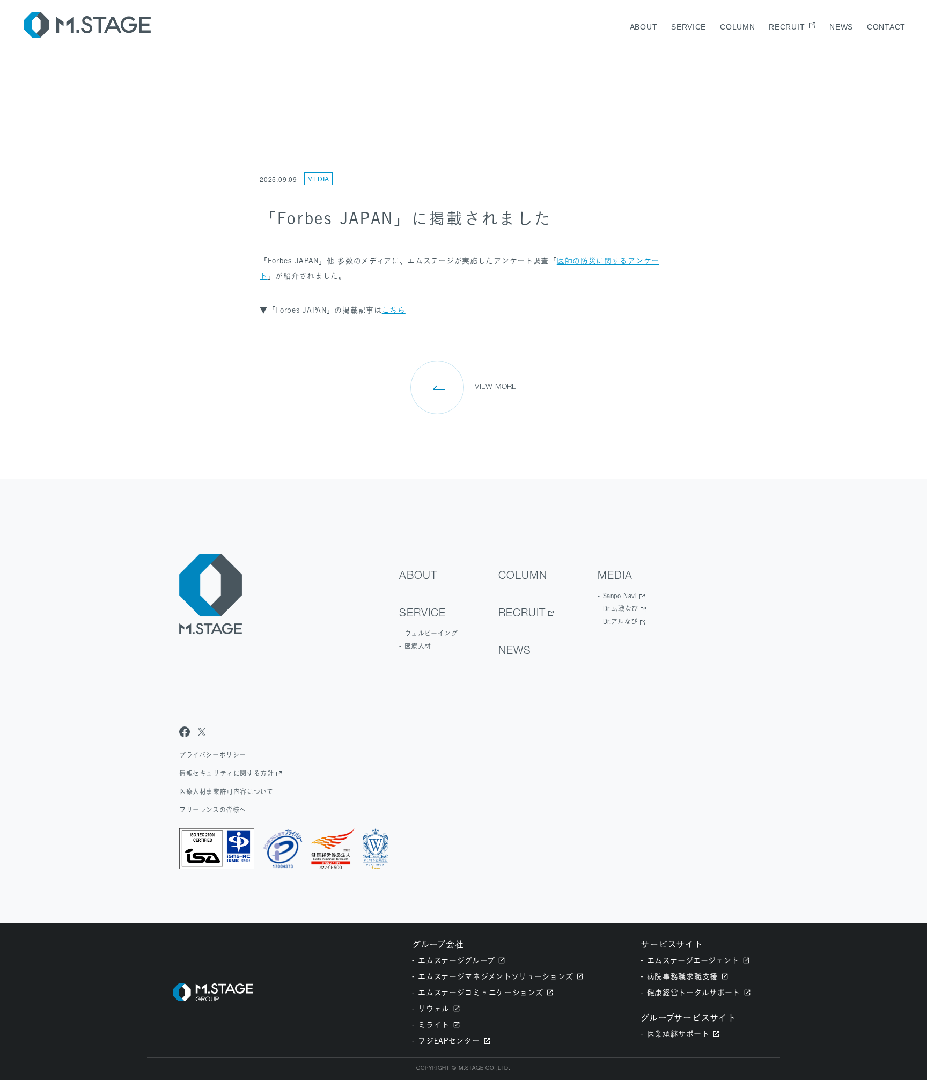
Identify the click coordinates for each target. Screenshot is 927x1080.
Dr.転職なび (620, 609)
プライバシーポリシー (212, 755)
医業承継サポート (678, 1033)
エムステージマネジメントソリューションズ (495, 976)
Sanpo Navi (620, 596)
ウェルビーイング (431, 633)
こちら (394, 309)
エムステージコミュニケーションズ (480, 992)
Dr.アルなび (620, 622)
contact (886, 27)
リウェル (434, 1008)
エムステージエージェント (693, 960)
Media (318, 179)
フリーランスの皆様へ (212, 810)
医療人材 (417, 646)
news (841, 27)
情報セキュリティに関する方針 (226, 773)
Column (737, 27)
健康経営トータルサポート (693, 992)
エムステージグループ (456, 960)
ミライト (434, 1024)
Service (688, 27)
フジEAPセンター (449, 1040)
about (644, 27)
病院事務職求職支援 (682, 976)
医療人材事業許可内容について (226, 792)
